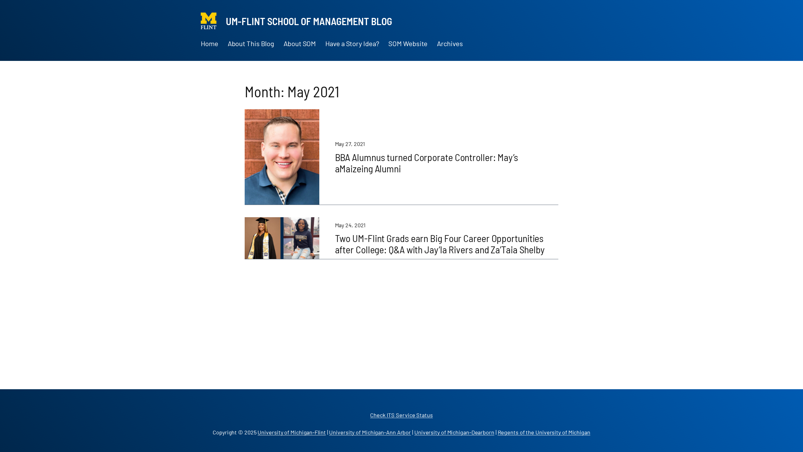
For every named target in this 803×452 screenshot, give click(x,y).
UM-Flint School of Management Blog (309, 21)
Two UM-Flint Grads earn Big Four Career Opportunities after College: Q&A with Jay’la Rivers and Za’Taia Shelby (440, 243)
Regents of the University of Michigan (544, 432)
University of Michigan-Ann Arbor (370, 432)
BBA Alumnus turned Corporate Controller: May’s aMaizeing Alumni (426, 162)
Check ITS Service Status (401, 415)
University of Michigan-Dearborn (454, 432)
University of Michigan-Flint (292, 432)
